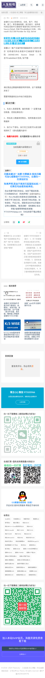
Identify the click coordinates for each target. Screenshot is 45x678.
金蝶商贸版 (20, 567)
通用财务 (32, 545)
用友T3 (8, 534)
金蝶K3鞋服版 (9, 560)
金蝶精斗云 (33, 571)
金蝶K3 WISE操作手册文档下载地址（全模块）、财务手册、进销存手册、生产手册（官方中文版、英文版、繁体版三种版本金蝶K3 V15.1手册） (12, 310)
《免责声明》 (23, 194)
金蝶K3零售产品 (25, 556)
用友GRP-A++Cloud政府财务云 (14, 526)
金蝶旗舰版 (9, 571)
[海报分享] (29, 222)
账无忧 (23, 545)
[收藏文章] (14, 222)
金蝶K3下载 (30, 552)
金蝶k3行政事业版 (10, 556)
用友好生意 (9, 541)
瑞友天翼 (16, 522)
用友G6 (26, 522)
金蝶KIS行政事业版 (23, 560)
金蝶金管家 (32, 575)
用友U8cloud (9, 537)
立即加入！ (23, 654)
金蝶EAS (16, 549)
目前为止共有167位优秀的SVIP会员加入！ (23, 648)
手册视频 (17, 519)
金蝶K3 (7, 170)
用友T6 (18, 534)
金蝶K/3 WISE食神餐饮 (30, 549)
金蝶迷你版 (21, 575)
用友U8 (27, 534)
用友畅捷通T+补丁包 (11, 545)
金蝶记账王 (9, 575)
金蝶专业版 (9, 563)
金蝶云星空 (9, 567)
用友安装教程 (20, 541)
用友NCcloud (9, 530)
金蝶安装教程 (32, 567)
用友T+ (20, 530)
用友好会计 (30, 537)
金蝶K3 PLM (19, 552)
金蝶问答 (15, 18)
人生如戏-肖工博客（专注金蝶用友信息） (24, 12)
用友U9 (20, 537)
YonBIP (7, 519)
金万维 (7, 549)
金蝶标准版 (21, 571)
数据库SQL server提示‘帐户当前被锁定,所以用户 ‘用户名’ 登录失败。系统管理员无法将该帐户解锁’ (12, 242)
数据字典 (27, 519)
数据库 (36, 519)
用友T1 (30, 530)
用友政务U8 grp (33, 541)
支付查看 (23, 162)
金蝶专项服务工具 (23, 563)
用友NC (30, 526)
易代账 (7, 522)
